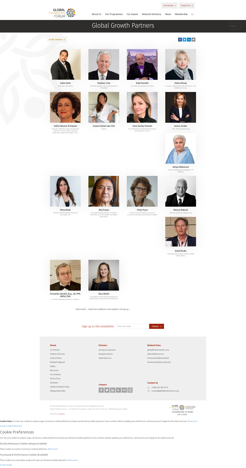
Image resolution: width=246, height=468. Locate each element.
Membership (181, 14)
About (53, 345)
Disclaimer (54, 383)
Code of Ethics (56, 358)
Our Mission (55, 350)
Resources (54, 370)
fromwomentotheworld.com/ (159, 362)
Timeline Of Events (57, 354)
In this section (55, 39)
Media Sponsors (105, 358)
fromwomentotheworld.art (158, 358)
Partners (103, 345)
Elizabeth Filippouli (57, 362)
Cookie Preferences (14, 426)
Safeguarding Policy (58, 391)
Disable (9, 465)
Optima (62, 414)
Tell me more (192, 421)
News (168, 14)
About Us (96, 14)
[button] (193, 40)
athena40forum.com (155, 354)
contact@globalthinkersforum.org (165, 391)
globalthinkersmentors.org (158, 350)
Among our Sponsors (107, 350)
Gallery (52, 366)
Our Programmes (114, 14)
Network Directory (151, 14)
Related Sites (154, 345)
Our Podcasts (55, 374)
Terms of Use (55, 379)
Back (233, 26)
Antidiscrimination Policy (59, 387)
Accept (3, 426)
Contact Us (186, 5)
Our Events (168, 5)
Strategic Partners (106, 354)
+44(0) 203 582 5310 (159, 387)
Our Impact (132, 14)
